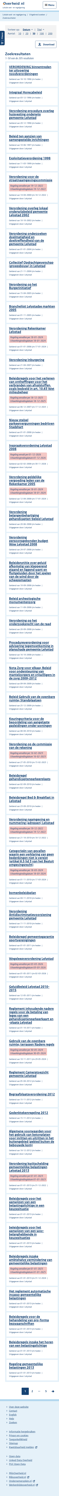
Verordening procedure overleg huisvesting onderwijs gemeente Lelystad (31, 114)
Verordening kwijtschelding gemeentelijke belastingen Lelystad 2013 (28, 1167)
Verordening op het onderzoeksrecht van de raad (30, 622)
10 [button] (19, 33)
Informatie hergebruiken (22, 1431)
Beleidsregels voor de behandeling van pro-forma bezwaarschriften (29, 1320)
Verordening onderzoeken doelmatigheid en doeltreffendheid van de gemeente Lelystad (28, 239)
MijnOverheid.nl (17, 1473)
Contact (13, 1410)
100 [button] (42, 33)
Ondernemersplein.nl (20, 1481)
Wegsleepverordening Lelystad (31, 959)
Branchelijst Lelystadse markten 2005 (32, 308)
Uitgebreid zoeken (37, 14)
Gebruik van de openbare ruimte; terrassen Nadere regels (31, 1042)
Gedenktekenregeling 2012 (28, 1113)
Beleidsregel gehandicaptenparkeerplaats (29, 777)
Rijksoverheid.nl (17, 1477)
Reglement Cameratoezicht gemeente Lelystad (29, 1074)
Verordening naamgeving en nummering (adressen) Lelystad (31, 821)
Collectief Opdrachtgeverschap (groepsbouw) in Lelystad (31, 264)
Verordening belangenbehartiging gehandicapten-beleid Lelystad (31, 515)
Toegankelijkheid (18, 1439)
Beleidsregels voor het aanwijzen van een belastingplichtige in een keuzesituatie (26, 1204)
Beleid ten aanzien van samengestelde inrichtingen (29, 138)
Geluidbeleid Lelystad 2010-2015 (29, 988)
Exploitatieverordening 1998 (30, 158)
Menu (51, 5)
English (13, 1414)
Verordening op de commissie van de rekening (30, 746)
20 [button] (26, 33)
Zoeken (13, 1422)
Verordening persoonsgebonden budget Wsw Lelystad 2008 (28, 540)
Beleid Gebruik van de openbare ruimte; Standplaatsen (32, 698)
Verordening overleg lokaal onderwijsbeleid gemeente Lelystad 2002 (28, 211)
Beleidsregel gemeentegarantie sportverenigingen (31, 938)
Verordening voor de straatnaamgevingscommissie (30, 178)
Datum (28, 29)
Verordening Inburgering (26, 360)
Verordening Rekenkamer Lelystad (27, 330)
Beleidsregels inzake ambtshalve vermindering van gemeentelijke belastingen (30, 1259)
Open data (14, 1456)
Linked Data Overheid (20, 1460)
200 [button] (50, 33)
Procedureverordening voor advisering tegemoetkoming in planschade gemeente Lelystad (31, 646)
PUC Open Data (17, 1464)
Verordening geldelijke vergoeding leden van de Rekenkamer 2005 (26, 480)
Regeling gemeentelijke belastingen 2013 (26, 1365)
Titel (40, 29)
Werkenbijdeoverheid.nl (22, 1484)
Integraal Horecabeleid (25, 92)
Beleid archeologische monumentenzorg (25, 600)
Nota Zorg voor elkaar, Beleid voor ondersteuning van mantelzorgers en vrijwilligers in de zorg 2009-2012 (32, 673)
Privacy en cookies (18, 1435)
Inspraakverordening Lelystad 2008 (30, 447)
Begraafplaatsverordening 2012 (32, 1094)
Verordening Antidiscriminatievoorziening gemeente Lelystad (30, 914)
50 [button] (34, 33)
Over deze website (18, 1406)
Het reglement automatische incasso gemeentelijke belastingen (30, 1294)
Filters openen (2, 38)
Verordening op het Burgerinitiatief (23, 286)
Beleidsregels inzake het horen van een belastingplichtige (31, 1344)
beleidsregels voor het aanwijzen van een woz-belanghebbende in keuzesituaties (26, 1232)
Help (11, 1418)
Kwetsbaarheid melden (21, 1447)
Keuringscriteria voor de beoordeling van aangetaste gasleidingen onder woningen (30, 722)
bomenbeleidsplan (22, 893)
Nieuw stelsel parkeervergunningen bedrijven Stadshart (31, 423)
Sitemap (13, 1443)
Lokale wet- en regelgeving (14, 14)
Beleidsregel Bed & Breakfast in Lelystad (31, 799)
